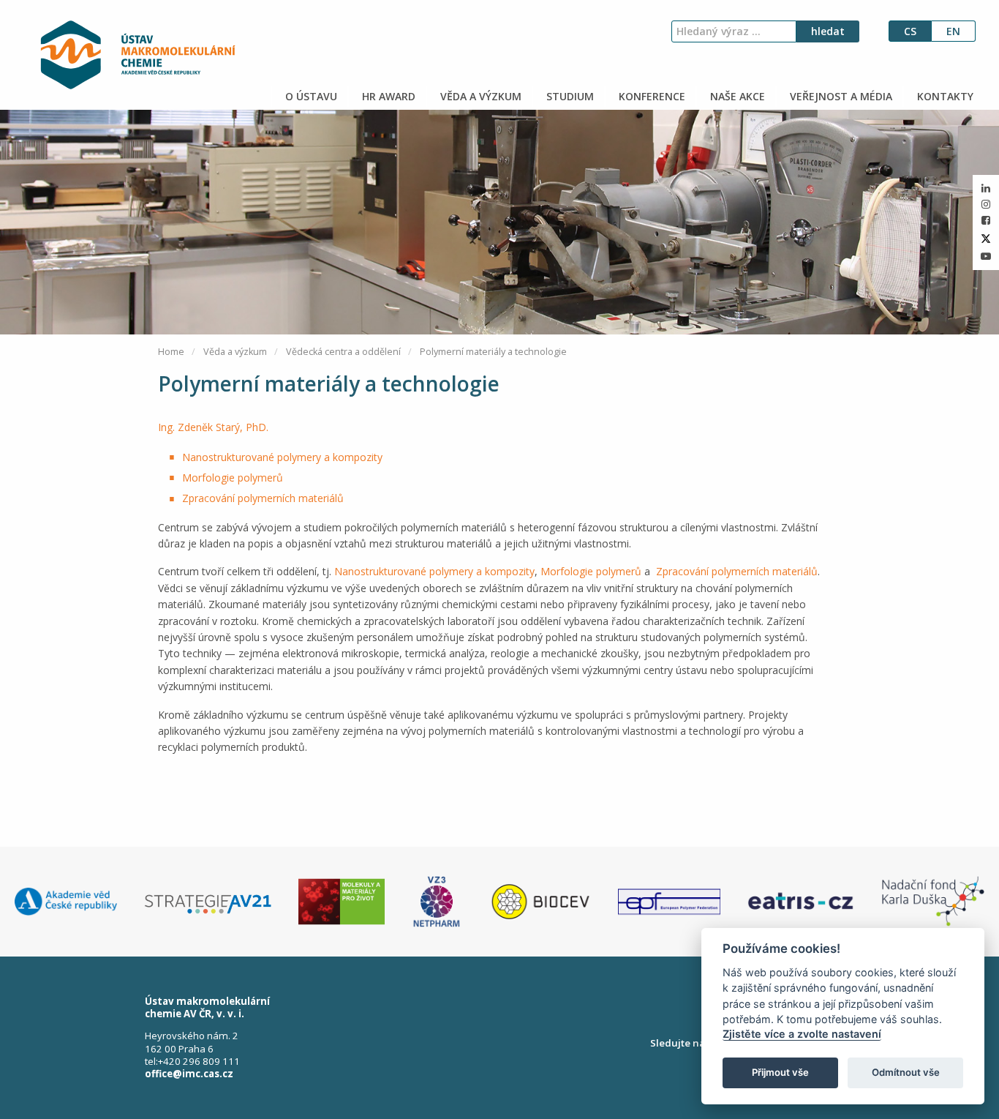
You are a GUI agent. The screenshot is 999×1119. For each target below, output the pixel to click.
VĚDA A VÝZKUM (479, 96)
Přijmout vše (780, 1072)
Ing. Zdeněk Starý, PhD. (213, 427)
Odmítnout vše (906, 1072)
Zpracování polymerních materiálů (263, 498)
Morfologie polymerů (232, 477)
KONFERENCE (650, 96)
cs (910, 31)
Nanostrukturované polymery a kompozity (282, 457)
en (953, 31)
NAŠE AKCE (736, 96)
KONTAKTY (943, 96)
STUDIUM (568, 96)
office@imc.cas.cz (189, 1073)
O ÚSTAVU (309, 96)
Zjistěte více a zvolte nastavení (802, 1034)
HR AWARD (387, 96)
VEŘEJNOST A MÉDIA (839, 96)
